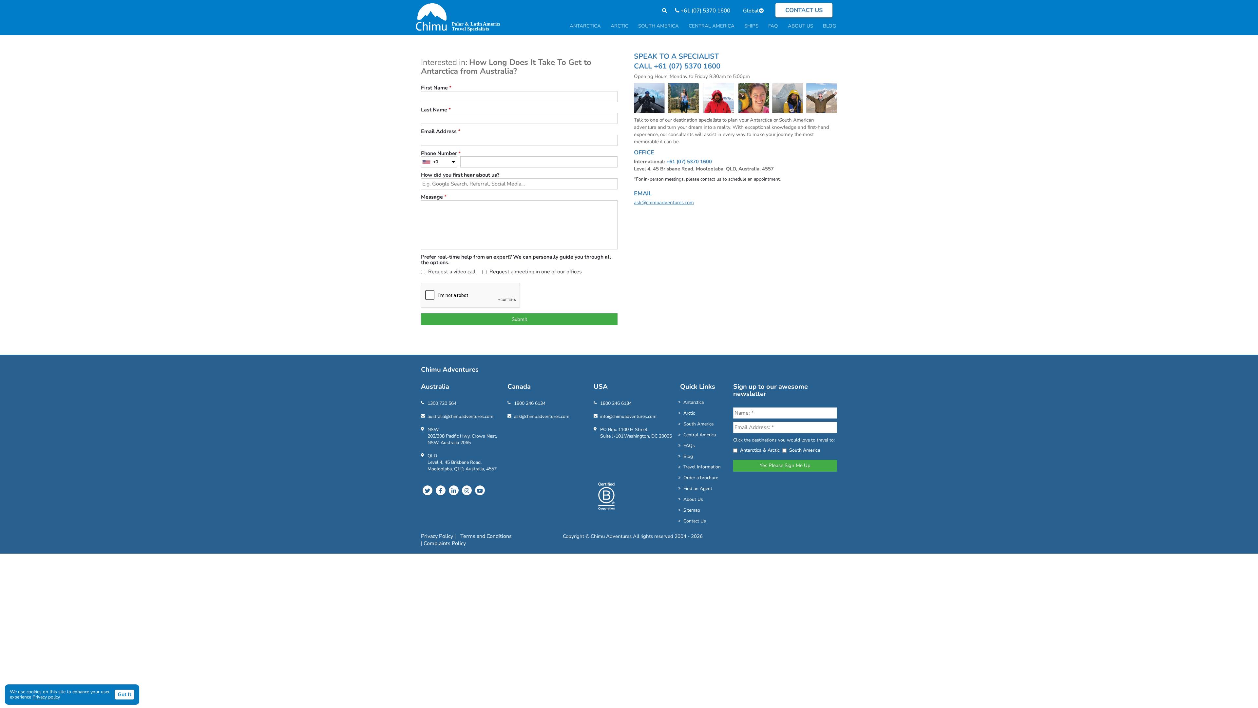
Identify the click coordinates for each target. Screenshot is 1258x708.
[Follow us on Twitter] (427, 490)
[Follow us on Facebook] (441, 490)
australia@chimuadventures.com (460, 416)
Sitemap (691, 510)
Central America (699, 435)
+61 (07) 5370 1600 (704, 10)
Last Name (436, 110)
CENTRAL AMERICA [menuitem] (711, 26)
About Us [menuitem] (800, 26)
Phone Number (441, 154)
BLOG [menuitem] (829, 26)
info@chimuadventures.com (628, 416)
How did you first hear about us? (460, 175)
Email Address (440, 132)
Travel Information (702, 467)
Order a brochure (700, 478)
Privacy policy (46, 697)
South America (698, 424)
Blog (688, 456)
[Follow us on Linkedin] (454, 490)
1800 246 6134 (529, 403)
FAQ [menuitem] (773, 26)
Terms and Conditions (486, 536)
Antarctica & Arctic (760, 450)
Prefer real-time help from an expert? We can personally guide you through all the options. (516, 260)
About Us (693, 499)
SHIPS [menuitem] (751, 26)
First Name (436, 88)
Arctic (689, 413)
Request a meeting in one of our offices (535, 272)
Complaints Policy (445, 543)
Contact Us (694, 521)
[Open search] (661, 10)
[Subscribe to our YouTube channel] (480, 490)
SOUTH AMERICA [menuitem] (658, 26)
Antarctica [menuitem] (585, 26)
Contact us (804, 10)
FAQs (689, 445)
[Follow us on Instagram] (467, 490)
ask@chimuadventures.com (664, 202)
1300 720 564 (442, 403)
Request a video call (451, 272)
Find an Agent (697, 488)
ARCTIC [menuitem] (619, 26)
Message (434, 197)
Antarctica (693, 402)
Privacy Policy (437, 536)
